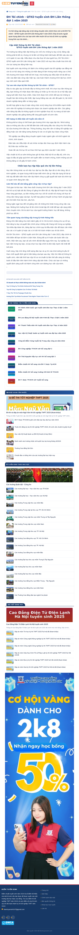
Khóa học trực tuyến (48, 905)
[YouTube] (8, 917)
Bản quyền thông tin (48, 901)
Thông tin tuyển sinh (23, 11)
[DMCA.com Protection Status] (20, 923)
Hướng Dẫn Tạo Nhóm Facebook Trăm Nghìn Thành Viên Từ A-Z (27, 296)
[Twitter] (13, 917)
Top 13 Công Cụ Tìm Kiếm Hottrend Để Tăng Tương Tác (24, 286)
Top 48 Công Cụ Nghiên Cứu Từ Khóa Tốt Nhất (21, 289)
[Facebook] (3, 917)
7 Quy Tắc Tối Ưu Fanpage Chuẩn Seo (18, 293)
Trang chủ (11, 11)
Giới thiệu (45, 894)
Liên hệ (44, 908)
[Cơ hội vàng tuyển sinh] (39, 776)
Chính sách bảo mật (48, 897)
